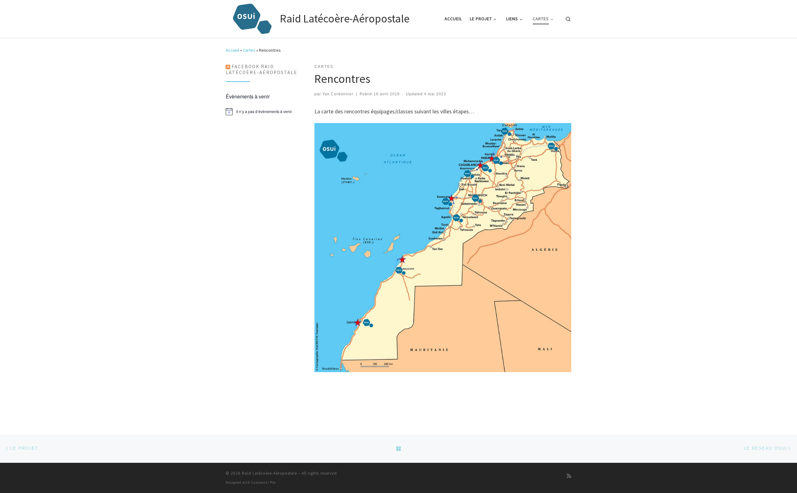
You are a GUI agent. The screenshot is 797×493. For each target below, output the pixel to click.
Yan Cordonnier (337, 94)
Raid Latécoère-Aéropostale (269, 473)
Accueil (232, 50)
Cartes (249, 50)
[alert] (262, 111)
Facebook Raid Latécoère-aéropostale (261, 70)
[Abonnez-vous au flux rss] (569, 476)
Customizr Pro (263, 482)
